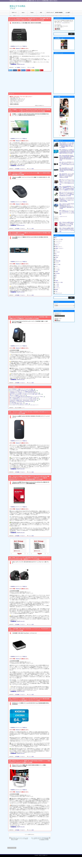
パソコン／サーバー (58, 241)
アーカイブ (56, 304)
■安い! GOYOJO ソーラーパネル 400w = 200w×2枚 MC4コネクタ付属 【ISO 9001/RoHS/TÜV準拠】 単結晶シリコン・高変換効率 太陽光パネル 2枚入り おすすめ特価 (66, 145)
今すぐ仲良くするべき (15, 97)
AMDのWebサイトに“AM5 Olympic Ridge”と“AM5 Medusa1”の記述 (21, 401)
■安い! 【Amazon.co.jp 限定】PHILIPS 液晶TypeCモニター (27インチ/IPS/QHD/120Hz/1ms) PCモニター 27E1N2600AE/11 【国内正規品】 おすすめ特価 (66, 206)
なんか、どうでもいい (15, 102)
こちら (62, 22)
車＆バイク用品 (57, 264)
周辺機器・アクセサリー (16, 15)
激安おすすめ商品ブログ (40, 105)
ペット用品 (57, 284)
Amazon (17, 48)
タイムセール (57, 287)
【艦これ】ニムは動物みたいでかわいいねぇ (17, 395)
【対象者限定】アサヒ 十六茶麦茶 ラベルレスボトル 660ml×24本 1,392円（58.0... (24, 392)
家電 (55, 237)
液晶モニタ (57, 244)
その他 (56, 291)
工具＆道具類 (57, 273)
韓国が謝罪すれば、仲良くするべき (18, 98)
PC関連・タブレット (58, 246)
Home (10, 15)
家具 (55, 259)
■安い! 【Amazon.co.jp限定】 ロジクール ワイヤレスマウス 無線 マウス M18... (23, 397)
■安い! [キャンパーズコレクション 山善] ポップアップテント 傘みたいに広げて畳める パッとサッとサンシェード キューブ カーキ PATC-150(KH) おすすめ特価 (66, 182)
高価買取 (56, 289)
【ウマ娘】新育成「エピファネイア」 (16, 402)
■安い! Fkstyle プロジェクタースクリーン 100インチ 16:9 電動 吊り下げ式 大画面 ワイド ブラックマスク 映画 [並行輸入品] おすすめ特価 (19, 839)
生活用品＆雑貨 (57, 260)
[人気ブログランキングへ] (57, 29)
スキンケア (57, 262)
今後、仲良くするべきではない (17, 101)
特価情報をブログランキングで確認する (19, 46)
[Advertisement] (29, 82)
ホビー (56, 250)
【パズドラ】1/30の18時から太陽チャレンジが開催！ (19, 403)
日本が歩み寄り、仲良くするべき (17, 100)
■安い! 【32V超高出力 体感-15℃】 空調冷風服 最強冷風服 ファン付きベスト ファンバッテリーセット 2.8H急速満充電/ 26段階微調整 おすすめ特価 (39, 839)
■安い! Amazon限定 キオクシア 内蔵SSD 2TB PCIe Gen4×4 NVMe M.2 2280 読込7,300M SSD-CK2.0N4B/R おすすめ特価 (66, 170)
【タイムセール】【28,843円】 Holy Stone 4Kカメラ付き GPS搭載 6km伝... (23, 390)
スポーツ (56, 266)
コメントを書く (32, 67)
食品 (55, 253)
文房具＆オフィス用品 (59, 282)
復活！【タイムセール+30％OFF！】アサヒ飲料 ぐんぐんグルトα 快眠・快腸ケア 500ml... (25, 394)
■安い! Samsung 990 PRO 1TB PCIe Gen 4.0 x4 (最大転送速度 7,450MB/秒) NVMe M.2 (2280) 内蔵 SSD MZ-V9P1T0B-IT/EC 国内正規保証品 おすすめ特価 (66, 158)
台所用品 (56, 257)
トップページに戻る (12, 847)
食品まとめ (57, 255)
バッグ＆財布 (57, 269)
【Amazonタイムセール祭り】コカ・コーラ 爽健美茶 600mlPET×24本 (22, 391)
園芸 (55, 275)
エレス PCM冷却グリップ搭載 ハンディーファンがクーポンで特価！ (22, 389)
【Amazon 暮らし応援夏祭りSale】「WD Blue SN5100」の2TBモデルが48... (23, 400)
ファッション (57, 268)
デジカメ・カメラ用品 (59, 239)
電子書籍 (56, 280)
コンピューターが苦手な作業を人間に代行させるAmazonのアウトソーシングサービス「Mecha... (26, 396)
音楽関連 (56, 271)
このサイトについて (63, 216)
